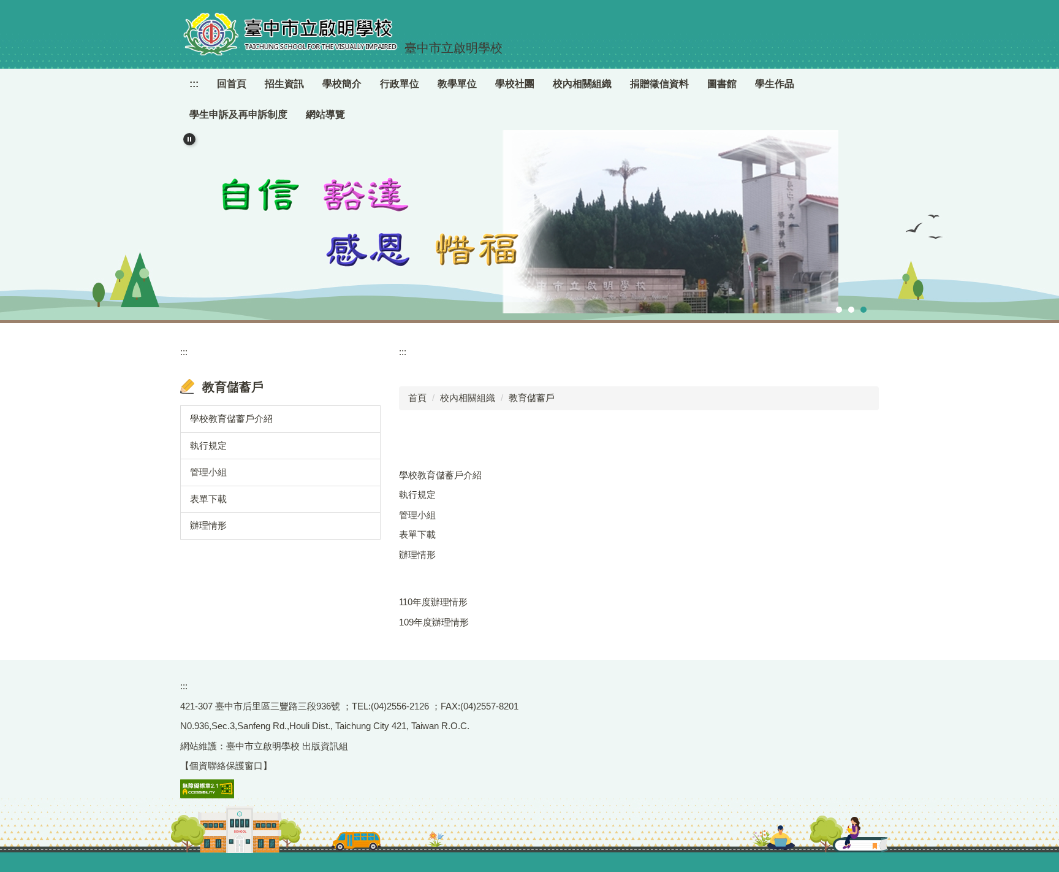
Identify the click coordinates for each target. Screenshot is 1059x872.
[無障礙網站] (207, 787)
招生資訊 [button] (284, 83)
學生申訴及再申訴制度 (238, 114)
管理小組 (208, 472)
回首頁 (231, 83)
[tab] (839, 309)
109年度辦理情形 (434, 622)
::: (194, 83)
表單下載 (208, 499)
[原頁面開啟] (529, 221)
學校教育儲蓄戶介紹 (231, 418)
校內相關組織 (467, 397)
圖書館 (722, 83)
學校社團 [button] (514, 83)
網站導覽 (325, 114)
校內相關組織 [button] (582, 83)
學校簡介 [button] (342, 83)
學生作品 (774, 83)
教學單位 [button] (457, 83)
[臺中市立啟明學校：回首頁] (290, 34)
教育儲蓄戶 (532, 397)
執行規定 (208, 445)
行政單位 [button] (399, 83)
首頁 (417, 397)
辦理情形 (208, 525)
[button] (189, 139)
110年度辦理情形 (433, 602)
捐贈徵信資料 (659, 83)
